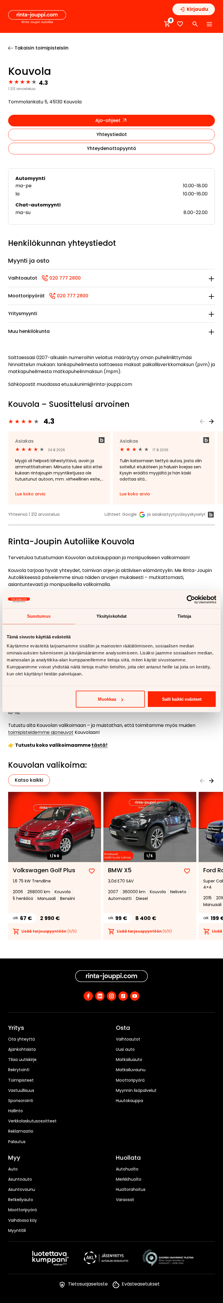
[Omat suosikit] (180, 24)
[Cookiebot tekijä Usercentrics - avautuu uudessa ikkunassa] (191, 599)
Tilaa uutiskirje (22, 1059)
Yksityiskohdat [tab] (111, 616)
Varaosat (125, 1200)
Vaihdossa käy (22, 1220)
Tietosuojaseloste (88, 1284)
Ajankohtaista (22, 1049)
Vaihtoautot (128, 1039)
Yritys (16, 1028)
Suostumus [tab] (39, 616)
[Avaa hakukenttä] (195, 24)
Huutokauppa (129, 1101)
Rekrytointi (18, 1070)
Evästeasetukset (141, 1284)
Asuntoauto (20, 1179)
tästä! (99, 745)
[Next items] (211, 421)
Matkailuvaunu (130, 1070)
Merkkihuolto (128, 1179)
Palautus (17, 1142)
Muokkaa (107, 699)
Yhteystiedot (111, 134)
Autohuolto (127, 1169)
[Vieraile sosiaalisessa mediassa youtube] (134, 996)
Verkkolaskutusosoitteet (32, 1121)
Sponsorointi (20, 1101)
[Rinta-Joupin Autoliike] (37, 17)
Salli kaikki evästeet (182, 699)
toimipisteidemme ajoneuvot (40, 732)
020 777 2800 (61, 278)
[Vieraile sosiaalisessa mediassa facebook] (88, 996)
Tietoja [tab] (184, 616)
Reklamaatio (20, 1131)
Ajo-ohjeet (108, 120)
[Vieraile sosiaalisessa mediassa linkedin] (100, 996)
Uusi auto (125, 1049)
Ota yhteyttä (21, 1039)
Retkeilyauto (20, 1200)
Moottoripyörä (130, 1080)
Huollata (128, 1158)
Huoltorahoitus (130, 1189)
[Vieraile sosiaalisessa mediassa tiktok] (123, 996)
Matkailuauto (129, 1059)
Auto (13, 1169)
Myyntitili (17, 1230)
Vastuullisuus (21, 1090)
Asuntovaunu (21, 1189)
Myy (14, 1158)
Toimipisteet (21, 1080)
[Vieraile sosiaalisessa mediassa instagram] (111, 996)
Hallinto (15, 1111)
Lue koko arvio (30, 494)
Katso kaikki (29, 780)
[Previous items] (202, 421)
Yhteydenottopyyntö (111, 148)
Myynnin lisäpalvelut (136, 1090)
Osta (123, 1028)
